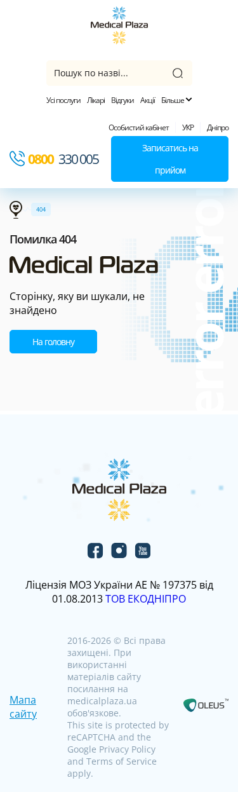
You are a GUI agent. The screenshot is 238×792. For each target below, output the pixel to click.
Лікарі (96, 100)
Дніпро (217, 127)
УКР (188, 127)
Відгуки (122, 100)
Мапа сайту (23, 707)
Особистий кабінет (139, 127)
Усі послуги (63, 100)
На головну (53, 342)
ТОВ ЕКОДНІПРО (145, 599)
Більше (173, 100)
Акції (147, 100)
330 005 (63, 159)
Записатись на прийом (170, 159)
